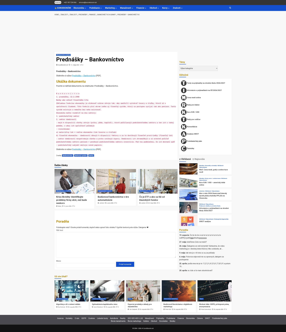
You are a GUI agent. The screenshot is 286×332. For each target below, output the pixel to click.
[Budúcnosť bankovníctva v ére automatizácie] (116, 181)
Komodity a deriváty (211, 165)
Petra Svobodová (206, 309)
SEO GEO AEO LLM (135, 318)
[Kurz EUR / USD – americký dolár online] (188, 185)
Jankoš (102, 203)
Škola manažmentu (118, 321)
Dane (129, 299)
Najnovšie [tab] (199, 159)
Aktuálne (201, 165)
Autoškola (114, 318)
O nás (77, 318)
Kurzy (164, 8)
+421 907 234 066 (70, 2)
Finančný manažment (99, 299)
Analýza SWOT (193, 134)
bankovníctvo (68, 155)
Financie (140, 8)
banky (91, 155)
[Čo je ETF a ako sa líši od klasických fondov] (158, 181)
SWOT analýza (205, 221)
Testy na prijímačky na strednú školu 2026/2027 (206, 83)
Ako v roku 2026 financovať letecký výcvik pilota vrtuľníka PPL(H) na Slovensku (213, 195)
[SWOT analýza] (188, 224)
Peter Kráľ (168, 309)
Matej (59, 206)
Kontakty (69, 318)
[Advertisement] (143, 34)
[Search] (230, 8)
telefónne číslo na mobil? (197, 242)
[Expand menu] (85, 8)
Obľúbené (220, 165)
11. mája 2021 (75, 65)
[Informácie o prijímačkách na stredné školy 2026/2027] (188, 211)
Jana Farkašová (98, 307)
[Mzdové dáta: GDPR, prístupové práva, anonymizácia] (215, 290)
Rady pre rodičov (193, 119)
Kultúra (146, 321)
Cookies (91, 318)
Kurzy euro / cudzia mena (213, 178)
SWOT (207, 318)
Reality (122, 318)
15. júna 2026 (68, 206)
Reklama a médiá (62, 299)
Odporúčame (203, 167)
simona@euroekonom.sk (88, 2)
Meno (58, 261)
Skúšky (172, 321)
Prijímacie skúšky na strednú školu (209, 206)
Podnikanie (94, 8)
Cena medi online (194, 98)
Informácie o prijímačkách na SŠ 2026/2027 (204, 90)
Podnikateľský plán (194, 141)
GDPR (83, 318)
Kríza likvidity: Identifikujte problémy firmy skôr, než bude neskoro (71, 200)
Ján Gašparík (133, 309)
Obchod (153, 8)
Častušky (190, 148)
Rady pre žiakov (193, 105)
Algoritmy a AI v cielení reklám (68, 304)
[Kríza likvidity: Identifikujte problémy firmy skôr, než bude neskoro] (74, 181)
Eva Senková (61, 307)
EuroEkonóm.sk (63, 65)
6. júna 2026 (110, 203)
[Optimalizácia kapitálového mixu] (107, 290)
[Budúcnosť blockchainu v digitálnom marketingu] (179, 290)
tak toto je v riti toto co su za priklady (200, 253)
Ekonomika (79, 8)
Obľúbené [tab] (186, 159)
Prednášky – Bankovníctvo (84, 75)
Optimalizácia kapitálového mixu (104, 304)
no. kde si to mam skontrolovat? (200, 270)
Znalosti (177, 8)
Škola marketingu (134, 321)
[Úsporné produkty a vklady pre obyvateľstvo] (143, 290)
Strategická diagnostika (221, 219)
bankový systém (81, 155)
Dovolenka (163, 321)
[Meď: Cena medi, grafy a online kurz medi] (188, 172)
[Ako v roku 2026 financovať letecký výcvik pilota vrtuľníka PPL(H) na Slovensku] (188, 198)
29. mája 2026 (152, 203)
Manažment (125, 8)
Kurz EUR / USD (193, 112)
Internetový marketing (170, 299)
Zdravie (200, 318)
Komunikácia (192, 127)
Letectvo (202, 191)
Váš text (59, 230)
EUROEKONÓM (64, 8)
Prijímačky (160, 318)
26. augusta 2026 (73, 307)
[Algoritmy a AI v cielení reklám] (72, 290)
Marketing (110, 8)
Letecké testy (102, 318)
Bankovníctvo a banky (63, 55)
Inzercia (60, 318)
